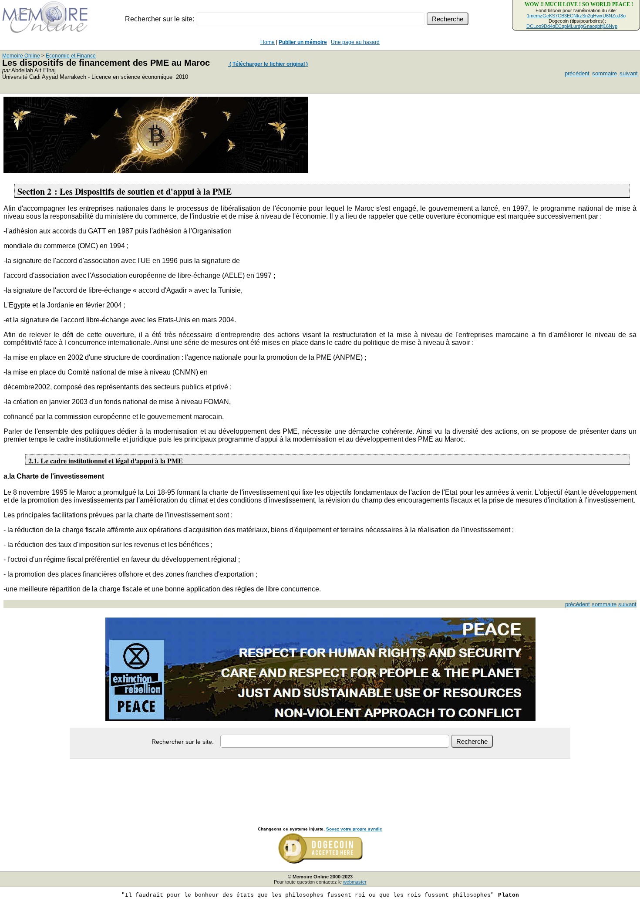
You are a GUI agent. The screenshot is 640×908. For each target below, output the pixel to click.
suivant (629, 73)
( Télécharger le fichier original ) (268, 64)
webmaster (355, 881)
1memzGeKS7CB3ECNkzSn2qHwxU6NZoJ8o (576, 15)
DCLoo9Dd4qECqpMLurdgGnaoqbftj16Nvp (571, 26)
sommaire (604, 73)
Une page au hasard (355, 42)
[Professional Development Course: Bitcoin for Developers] (155, 170)
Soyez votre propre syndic (354, 829)
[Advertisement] (320, 783)
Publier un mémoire (303, 42)
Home (267, 42)
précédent (577, 73)
